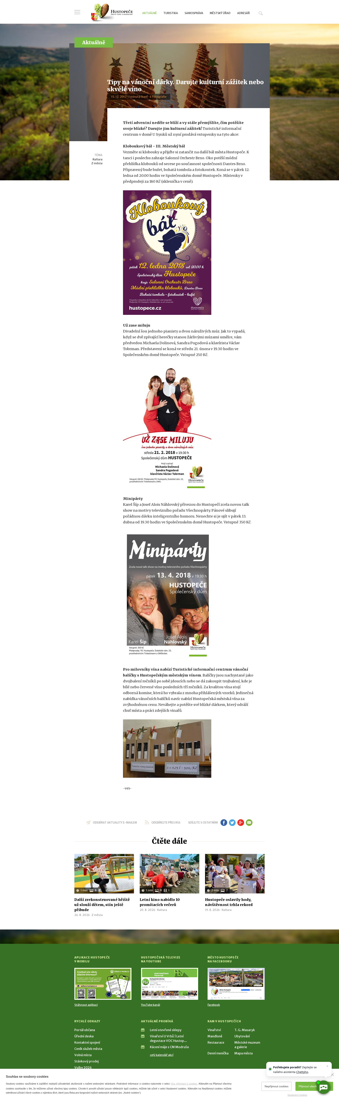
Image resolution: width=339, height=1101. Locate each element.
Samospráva (194, 13)
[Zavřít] (332, 1074)
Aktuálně (149, 13)
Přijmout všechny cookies (314, 1086)
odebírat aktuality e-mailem (115, 822)
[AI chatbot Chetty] (323, 1087)
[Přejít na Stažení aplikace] (102, 984)
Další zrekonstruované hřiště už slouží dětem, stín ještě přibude (102, 904)
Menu (77, 12)
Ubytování (242, 1036)
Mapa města (243, 1053)
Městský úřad (220, 13)
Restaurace (216, 1042)
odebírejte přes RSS (165, 822)
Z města (96, 163)
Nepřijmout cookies (276, 1086)
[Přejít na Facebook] (236, 984)
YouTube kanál (150, 1005)
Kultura (97, 159)
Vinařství (214, 1030)
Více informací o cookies (183, 1083)
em (249, 822)
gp (240, 822)
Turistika (170, 13)
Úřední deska (84, 1036)
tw (232, 822)
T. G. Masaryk (244, 1030)
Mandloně (215, 1036)
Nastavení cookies (297, 1095)
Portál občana (84, 1030)
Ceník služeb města (88, 1049)
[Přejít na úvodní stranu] (112, 12)
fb (223, 822)
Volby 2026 (83, 1067)
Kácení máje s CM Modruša (169, 1047)
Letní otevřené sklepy (165, 1030)
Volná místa (83, 1055)
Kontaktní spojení (87, 1042)
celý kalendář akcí (161, 1055)
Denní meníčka (218, 1053)
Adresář (243, 13)
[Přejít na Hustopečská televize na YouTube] (169, 984)
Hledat (261, 13)
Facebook (214, 1005)
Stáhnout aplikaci (86, 1005)
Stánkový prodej (86, 1061)
